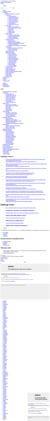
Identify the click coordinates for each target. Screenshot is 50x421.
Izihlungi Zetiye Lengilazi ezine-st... (15, 220)
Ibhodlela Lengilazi (10, 39)
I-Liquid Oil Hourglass (13, 59)
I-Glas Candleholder (10, 72)
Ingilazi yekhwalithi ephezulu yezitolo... (16, 215)
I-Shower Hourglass (12, 57)
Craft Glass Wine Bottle (13, 44)
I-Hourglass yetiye (12, 56)
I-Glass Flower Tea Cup (13, 20)
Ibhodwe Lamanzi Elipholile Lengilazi (14, 71)
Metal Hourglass (11, 64)
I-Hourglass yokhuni (12, 61)
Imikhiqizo (5, 12)
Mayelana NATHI (7, 11)
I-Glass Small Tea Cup (13, 22)
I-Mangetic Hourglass (12, 54)
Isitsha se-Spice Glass (12, 50)
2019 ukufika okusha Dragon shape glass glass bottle (16, 177)
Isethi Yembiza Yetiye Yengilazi (14, 27)
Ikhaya (4, 10)
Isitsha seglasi (8, 46)
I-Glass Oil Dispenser (10, 70)
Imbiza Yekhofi (9, 33)
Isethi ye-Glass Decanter (11, 69)
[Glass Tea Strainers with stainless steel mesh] (15, 217)
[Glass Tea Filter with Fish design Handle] (15, 223)
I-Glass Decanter (9, 67)
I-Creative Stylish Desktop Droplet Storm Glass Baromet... (18, 196)
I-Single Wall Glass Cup (13, 18)
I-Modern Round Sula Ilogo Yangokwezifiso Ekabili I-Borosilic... (19, 201)
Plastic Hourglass (11, 63)
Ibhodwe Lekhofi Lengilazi (14, 36)
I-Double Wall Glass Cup (13, 17)
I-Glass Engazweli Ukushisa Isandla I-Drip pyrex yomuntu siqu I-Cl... (20, 180)
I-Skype (2, 259)
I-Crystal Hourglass (12, 60)
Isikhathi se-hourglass (10, 52)
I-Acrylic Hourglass (12, 65)
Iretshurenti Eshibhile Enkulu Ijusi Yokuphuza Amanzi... (17, 170)
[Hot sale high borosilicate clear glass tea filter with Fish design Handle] (21, 207)
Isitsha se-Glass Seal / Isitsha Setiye (15, 47)
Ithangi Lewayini (11, 40)
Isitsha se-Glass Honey (13, 49)
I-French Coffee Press (12, 37)
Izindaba (5, 78)
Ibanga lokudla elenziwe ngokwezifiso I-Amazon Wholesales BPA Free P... (21, 161)
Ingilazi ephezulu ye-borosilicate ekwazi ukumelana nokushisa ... (19, 185)
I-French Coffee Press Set (13, 38)
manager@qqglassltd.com (8, 252)
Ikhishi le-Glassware (10, 51)
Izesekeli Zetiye (11, 32)
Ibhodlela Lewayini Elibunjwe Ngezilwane (17, 45)
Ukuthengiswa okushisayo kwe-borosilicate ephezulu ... (20, 210)
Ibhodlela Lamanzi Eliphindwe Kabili (16, 43)
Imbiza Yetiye (8, 25)
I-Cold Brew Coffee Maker (14, 34)
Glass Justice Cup (12, 23)
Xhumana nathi (6, 80)
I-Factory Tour (6, 77)
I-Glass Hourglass (12, 53)
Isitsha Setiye (11, 29)
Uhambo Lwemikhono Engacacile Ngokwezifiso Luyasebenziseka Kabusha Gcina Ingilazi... (25, 192)
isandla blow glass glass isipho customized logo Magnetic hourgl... (19, 174)
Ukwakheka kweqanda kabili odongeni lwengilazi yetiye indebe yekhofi (20, 188)
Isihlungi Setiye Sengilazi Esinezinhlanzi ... (17, 225)
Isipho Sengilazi (9, 76)
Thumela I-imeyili (4, 258)
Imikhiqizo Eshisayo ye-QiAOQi (12, 13)
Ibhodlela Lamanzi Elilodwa (14, 42)
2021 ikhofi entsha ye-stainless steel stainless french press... (18, 166)
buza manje (3, 255)
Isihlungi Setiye (11, 31)
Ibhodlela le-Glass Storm (11, 66)
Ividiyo (4, 79)
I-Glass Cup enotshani (12, 19)
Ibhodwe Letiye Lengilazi (13, 26)
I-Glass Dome (8, 74)
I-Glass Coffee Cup (12, 16)
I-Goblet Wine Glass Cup (13, 24)
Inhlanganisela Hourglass (13, 58)
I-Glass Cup (8, 15)
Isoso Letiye (10, 30)
